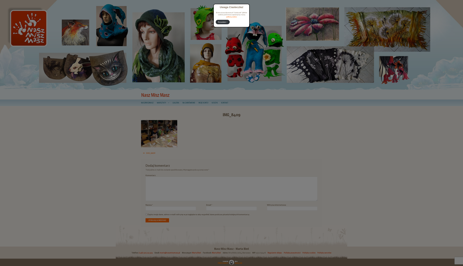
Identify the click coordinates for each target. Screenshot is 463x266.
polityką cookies (231, 17)
